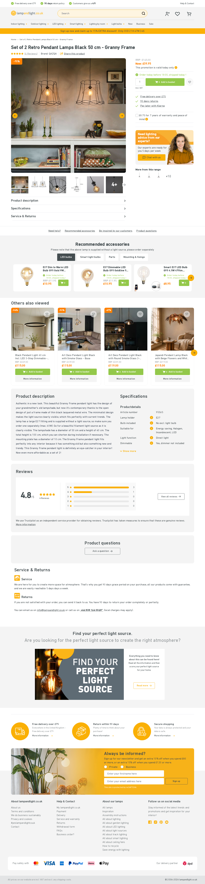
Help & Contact (187, 3)
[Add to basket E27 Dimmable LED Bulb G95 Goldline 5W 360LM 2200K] (124, 283)
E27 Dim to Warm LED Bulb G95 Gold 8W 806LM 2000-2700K (55, 269)
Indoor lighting (18, 24)
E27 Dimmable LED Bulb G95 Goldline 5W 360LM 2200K (115, 269)
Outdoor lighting (38, 24)
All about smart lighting (115, 838)
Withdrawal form (66, 827)
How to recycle (110, 846)
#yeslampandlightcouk (23, 823)
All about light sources (114, 830)
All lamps (107, 807)
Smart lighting (76, 24)
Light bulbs (117, 24)
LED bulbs (66, 257)
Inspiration (108, 811)
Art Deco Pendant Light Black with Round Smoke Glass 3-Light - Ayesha (125, 357)
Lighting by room (97, 24)
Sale (151, 24)
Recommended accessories (80, 231)
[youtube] (166, 822)
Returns (61, 823)
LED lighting (58, 24)
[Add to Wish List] (189, 82)
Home (13, 40)
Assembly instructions (114, 815)
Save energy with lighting (115, 850)
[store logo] (27, 13)
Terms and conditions (22, 811)
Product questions (146, 231)
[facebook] (150, 822)
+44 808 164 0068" (91, 610)
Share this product (74, 54)
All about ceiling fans (113, 842)
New (130, 24)
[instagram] (155, 822)
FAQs (59, 830)
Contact (15, 827)
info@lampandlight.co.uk (51, 610)
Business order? (65, 834)
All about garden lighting (115, 823)
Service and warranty (68, 819)
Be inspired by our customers (115, 231)
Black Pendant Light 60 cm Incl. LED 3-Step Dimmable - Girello (31, 357)
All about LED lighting (113, 827)
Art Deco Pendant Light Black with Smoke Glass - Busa (78, 357)
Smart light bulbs (90, 257)
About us (16, 807)
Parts (112, 257)
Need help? (54, 231)
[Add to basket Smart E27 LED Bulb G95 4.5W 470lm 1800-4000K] (184, 283)
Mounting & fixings (134, 257)
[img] (68, 115)
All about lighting (111, 819)
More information (26, 524)
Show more (129, 451)
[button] (102, 31)
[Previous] (15, 115)
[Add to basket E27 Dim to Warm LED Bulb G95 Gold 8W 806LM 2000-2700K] (63, 283)
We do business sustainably (26, 815)
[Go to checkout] (122, 115)
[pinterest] (161, 822)
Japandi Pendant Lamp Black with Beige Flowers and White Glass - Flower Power (172, 357)
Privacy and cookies (21, 819)
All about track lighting (114, 834)
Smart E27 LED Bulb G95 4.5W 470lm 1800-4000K (175, 269)
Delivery (61, 815)
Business (140, 24)
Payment (61, 811)
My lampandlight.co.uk (68, 807)
